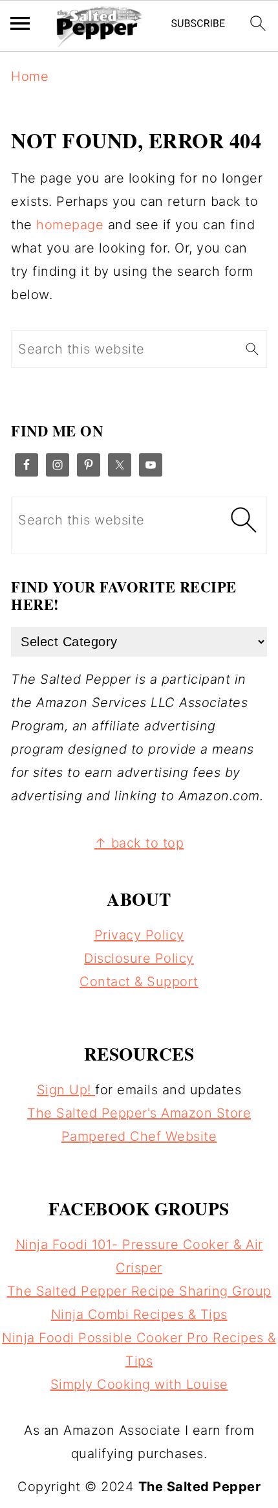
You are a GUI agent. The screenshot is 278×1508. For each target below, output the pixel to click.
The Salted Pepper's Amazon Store (139, 1113)
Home (29, 76)
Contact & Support (139, 981)
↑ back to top (139, 843)
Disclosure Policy (139, 958)
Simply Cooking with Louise (139, 1384)
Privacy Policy (139, 935)
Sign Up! (66, 1089)
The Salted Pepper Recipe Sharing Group (139, 1291)
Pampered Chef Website (139, 1136)
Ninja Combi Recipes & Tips (139, 1314)
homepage (69, 224)
